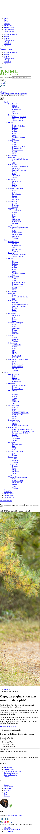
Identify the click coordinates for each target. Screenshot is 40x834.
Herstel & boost (17, 232)
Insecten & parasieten (19, 170)
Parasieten (15, 223)
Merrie (14, 424)
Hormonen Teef (17, 150)
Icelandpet (7, 788)
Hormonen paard (13, 420)
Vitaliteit (15, 207)
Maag (14, 218)
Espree (6, 785)
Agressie (15, 142)
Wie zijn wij (8, 42)
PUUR (6, 792)
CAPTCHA (4, 749)
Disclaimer (7, 828)
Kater (14, 295)
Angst (14, 144)
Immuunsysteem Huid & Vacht (22, 433)
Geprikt (14, 130)
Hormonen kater (17, 284)
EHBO (10, 122)
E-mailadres (6, 738)
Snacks (14, 111)
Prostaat (14, 198)
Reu (13, 161)
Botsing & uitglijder (18, 126)
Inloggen (7, 38)
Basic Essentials (13, 104)
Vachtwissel (16, 438)
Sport (10, 225)
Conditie (15, 302)
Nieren (14, 196)
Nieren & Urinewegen (15, 188)
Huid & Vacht (12, 164)
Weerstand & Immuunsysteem (18, 227)
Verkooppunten (9, 40)
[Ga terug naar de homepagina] (9, 75)
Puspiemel (15, 199)
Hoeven (14, 387)
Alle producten (9, 31)
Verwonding (16, 402)
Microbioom (16, 107)
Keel (13, 183)
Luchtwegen (12, 179)
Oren (14, 133)
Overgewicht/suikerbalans (20, 425)
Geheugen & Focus (18, 411)
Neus (14, 186)
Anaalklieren (16, 210)
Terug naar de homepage (8, 726)
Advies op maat (9, 27)
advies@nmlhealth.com (14, 815)
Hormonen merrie (18, 414)
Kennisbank (8, 25)
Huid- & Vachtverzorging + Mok (23, 431)
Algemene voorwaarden (12, 829)
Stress (14, 153)
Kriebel (14, 172)
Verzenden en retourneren (12, 771)
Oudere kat (11, 335)
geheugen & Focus (18, 146)
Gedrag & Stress (13, 141)
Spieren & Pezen (17, 120)
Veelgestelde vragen (10, 775)
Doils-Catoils (8, 787)
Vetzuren (15, 113)
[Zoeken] (1, 80)
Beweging (11, 115)
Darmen (15, 212)
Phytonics (7, 790)
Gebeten (15, 128)
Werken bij (7, 44)
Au (13, 124)
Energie (14, 106)
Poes (13, 299)
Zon (13, 139)
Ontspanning (16, 109)
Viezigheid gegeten (18, 137)
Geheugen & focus (18, 282)
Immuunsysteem (17, 168)
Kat (5, 20)
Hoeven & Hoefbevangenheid (22, 429)
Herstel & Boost (17, 365)
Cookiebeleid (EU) (10, 831)
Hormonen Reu (17, 148)
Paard (6, 22)
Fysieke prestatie (17, 118)
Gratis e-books (9, 29)
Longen (14, 185)
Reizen (14, 152)
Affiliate (6, 36)
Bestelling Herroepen (11, 773)
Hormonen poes (17, 286)
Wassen (14, 177)
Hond (6, 18)
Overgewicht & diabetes (20, 159)
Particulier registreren (7, 94)
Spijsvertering (12, 209)
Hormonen (11, 157)
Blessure (15, 262)
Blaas (14, 190)
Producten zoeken (6, 77)
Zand (14, 473)
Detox (14, 192)
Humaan (7, 24)
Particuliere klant (9, 746)
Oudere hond (12, 201)
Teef (13, 163)
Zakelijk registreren (10, 34)
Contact (6, 45)
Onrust (14, 131)
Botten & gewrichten (19, 117)
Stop (5, 794)
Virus (14, 486)
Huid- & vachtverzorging (20, 304)
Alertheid (15, 203)
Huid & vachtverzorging (20, 166)
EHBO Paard (12, 391)
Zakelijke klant (9, 744)
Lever (14, 216)
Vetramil (7, 796)
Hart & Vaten (12, 155)
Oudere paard (12, 457)
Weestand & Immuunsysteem (17, 477)
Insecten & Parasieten (19, 306)
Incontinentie (16, 194)
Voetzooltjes (16, 175)
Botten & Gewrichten (19, 254)
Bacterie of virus (17, 229)
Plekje (14, 135)
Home (6, 689)
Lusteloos (15, 236)
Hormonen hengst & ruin (20, 413)
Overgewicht (16, 221)
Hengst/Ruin (16, 422)
